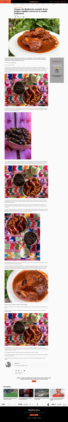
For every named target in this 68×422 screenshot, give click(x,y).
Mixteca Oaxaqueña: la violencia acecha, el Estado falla (42, 399)
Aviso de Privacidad (36, 412)
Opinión (28, 4)
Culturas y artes (17, 7)
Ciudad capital (22, 4)
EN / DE (48, 4)
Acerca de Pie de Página (27, 412)
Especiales (53, 4)
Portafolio (43, 4)
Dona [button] (6, 1)
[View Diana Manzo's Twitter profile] (13, 364)
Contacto (42, 412)
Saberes (37, 4)
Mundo (32, 4)
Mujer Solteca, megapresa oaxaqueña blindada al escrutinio (10, 399)
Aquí (38, 358)
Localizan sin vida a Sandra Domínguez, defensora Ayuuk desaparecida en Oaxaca (57, 399)
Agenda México (15, 4)
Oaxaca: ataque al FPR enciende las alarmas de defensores (25, 399)
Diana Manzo (16, 363)
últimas (21, 7)
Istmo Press (14, 62)
